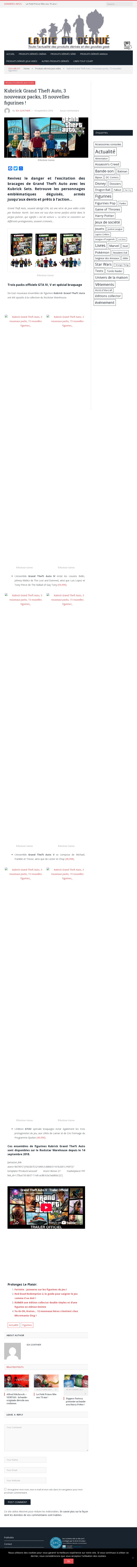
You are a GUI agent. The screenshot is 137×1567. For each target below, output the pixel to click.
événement (104, 302)
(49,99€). (41, 1137)
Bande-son (104, 170)
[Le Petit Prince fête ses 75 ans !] (46, 1383)
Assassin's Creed (107, 164)
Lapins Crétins (102, 234)
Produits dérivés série (63, 53)
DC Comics (112, 177)
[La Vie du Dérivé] (68, 28)
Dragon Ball (102, 190)
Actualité (13, 1325)
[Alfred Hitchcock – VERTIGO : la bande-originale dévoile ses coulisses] (16, 1383)
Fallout (117, 189)
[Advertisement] (46, 1256)
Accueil (10, 53)
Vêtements (104, 284)
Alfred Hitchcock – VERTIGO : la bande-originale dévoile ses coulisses (18, 1399)
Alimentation (101, 158)
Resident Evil (120, 252)
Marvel (114, 246)
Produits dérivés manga (94, 53)
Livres (100, 245)
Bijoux (98, 177)
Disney (100, 183)
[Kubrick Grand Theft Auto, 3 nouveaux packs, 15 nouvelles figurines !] (46, 138)
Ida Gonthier (23, 110)
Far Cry (128, 190)
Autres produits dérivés (55, 61)
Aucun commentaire (69, 110)
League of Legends (105, 239)
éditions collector (108, 296)
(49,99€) (69, 859)
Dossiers (115, 184)
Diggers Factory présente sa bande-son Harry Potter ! (76, 1401)
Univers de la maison (111, 277)
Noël (125, 246)
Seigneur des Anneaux (107, 258)
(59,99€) (61, 584)
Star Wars (103, 264)
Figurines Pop (105, 203)
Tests (99, 271)
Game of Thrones (107, 209)
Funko (122, 203)
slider (125, 258)
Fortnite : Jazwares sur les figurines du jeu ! (41, 1289)
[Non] (132, 1557)
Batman (122, 171)
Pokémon (102, 252)
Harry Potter (104, 215)
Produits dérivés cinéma (32, 53)
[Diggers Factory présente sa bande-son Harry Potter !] (76, 1383)
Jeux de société (107, 222)
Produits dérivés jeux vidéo (21, 61)
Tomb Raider (114, 271)
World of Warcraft (103, 290)
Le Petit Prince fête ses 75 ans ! (41, 4)
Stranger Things (122, 265)
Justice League (115, 229)
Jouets (99, 229)
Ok (68, 1561)
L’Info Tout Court (83, 61)
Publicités (9, 1537)
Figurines (27, 1325)
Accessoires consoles (108, 144)
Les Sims (122, 239)
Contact (8, 1543)
